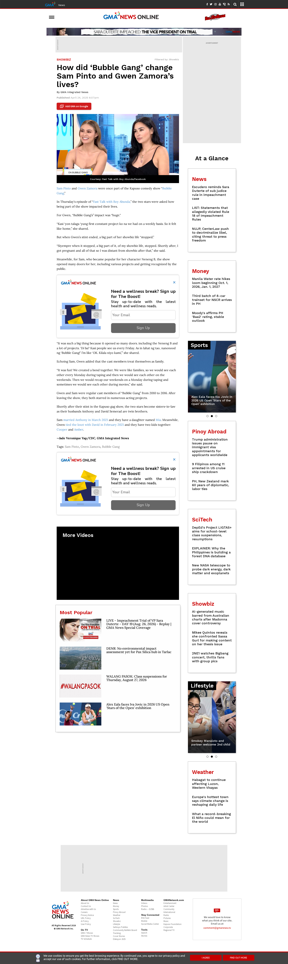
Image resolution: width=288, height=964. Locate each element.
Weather (116, 915)
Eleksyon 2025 (119, 939)
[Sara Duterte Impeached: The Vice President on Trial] (144, 31)
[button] (207, 416)
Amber (78, 429)
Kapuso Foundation (173, 924)
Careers (84, 912)
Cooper (62, 429)
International (169, 912)
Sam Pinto (64, 188)
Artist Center (169, 906)
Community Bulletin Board (125, 930)
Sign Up (143, 327)
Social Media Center (150, 924)
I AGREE (206, 957)
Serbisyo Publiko (120, 927)
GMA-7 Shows (87, 933)
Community (169, 909)
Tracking (117, 933)
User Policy (86, 924)
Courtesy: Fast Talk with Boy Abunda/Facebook (118, 179)
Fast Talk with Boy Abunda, (111, 202)
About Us (85, 903)
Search (144, 932)
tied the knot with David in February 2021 (95, 425)
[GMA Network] (50, 3)
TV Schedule (86, 939)
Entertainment (170, 903)
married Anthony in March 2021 (85, 420)
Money (116, 906)
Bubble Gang (111, 447)
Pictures (167, 918)
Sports (116, 909)
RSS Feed (145, 918)
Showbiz (117, 921)
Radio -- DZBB (147, 909)
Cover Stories (119, 936)
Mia (158, 420)
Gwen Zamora (87, 188)
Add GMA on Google (74, 106)
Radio (166, 915)
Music (166, 921)
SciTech (116, 918)
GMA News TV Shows (90, 936)
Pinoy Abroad (119, 912)
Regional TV (169, 930)
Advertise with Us (88, 909)
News (61, 5)
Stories (144, 935)
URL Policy (86, 918)
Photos (144, 906)
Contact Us (86, 906)
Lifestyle (116, 924)
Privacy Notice (87, 915)
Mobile (144, 921)
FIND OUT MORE (238, 957)
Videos (144, 903)
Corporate (168, 927)
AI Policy (85, 921)
